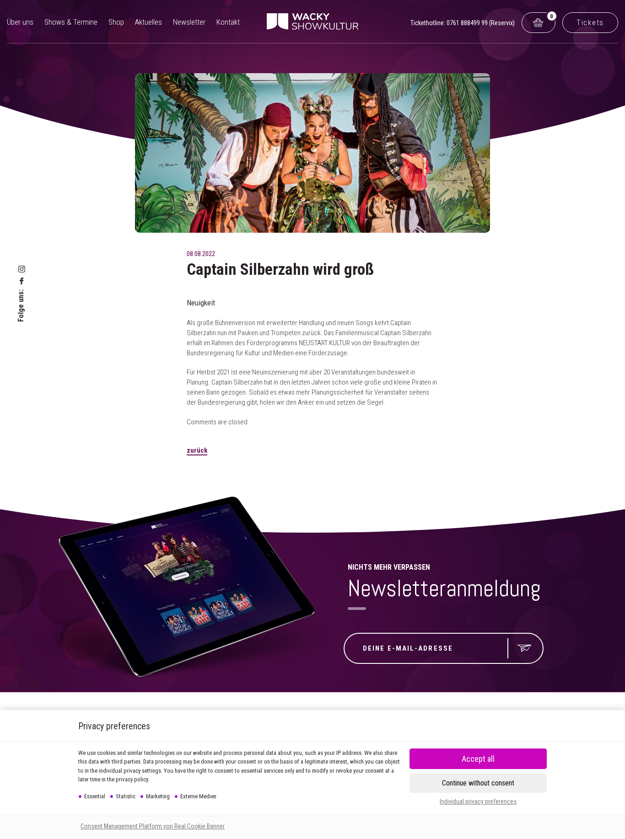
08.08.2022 (201, 254)
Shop (116, 22)
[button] (478, 783)
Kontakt (228, 22)
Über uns (20, 22)
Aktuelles (148, 22)
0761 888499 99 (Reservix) (481, 23)
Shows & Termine (70, 22)
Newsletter (189, 22)
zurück (197, 450)
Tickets (590, 22)
